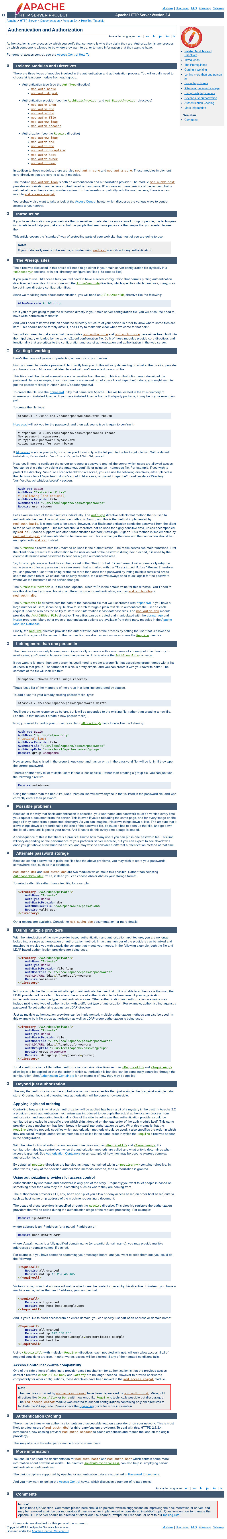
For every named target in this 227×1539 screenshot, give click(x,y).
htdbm (17, 620)
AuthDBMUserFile (44, 615)
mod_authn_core (87, 170)
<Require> (70, 1352)
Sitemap (218, 8)
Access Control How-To (73, 54)
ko (167, 36)
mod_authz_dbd (42, 142)
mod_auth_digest (44, 93)
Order (42, 1375)
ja (160, 36)
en (139, 36)
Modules (167, 8)
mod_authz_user (43, 163)
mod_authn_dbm (42, 113)
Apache (11, 20)
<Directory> (23, 272)
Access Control (85, 201)
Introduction (192, 60)
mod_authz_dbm (42, 146)
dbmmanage (155, 615)
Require (60, 133)
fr (154, 36)
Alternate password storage (201, 88)
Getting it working (195, 69)
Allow (53, 1375)
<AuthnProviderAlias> (102, 1463)
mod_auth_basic (43, 89)
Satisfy (79, 1375)
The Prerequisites (195, 64)
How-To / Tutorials (92, 20)
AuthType (69, 84)
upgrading (87, 1406)
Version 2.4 (70, 20)
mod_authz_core (119, 170)
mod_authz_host (43, 155)
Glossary (205, 8)
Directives (182, 8)
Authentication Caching (199, 103)
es (147, 36)
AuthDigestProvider (121, 100)
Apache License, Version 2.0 (50, 1531)
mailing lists (171, 1515)
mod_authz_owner (44, 159)
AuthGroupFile (127, 655)
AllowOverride (88, 283)
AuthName (27, 548)
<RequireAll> (133, 1067)
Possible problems (196, 83)
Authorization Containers (56, 1075)
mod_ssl (99, 250)
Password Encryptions (143, 1474)
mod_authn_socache (46, 126)
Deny (62, 1375)
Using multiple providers (199, 93)
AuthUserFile (30, 603)
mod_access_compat (40, 194)
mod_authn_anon (43, 105)
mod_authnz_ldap (44, 122)
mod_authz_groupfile (48, 150)
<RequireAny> (161, 1067)
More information (195, 107)
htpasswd (57, 392)
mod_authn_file (43, 117)
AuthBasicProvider (83, 100)
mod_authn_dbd (42, 109)
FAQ (194, 8)
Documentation (50, 20)
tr (174, 36)
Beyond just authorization (200, 98)
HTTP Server (28, 20)
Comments (191, 119)
